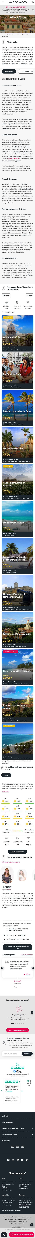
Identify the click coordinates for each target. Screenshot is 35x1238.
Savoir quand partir (17, 852)
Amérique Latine (11, 35)
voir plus (9, 1091)
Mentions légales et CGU (22, 1219)
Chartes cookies (22, 1221)
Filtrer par (6, 295)
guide (23, 35)
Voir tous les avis (27, 954)
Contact (5, 1217)
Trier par (29, 295)
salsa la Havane (13, 158)
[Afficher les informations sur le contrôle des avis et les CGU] (28, 1074)
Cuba (18, 35)
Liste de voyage (9, 1219)
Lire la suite (5, 792)
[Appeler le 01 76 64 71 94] (33, 2)
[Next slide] (33, 968)
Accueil (3, 35)
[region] (17, 875)
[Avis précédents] (1, 1091)
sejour (28, 35)
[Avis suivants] (22, 1091)
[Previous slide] (2, 968)
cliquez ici (22, 12)
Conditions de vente (14, 1217)
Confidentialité (12, 1221)
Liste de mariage (26, 1217)
